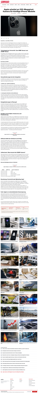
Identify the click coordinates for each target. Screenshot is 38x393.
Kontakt (21, 381)
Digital (19, 4)
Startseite (2, 6)
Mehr (30, 4)
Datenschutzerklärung (32, 380)
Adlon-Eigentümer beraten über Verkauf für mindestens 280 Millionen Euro (14, 369)
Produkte (5, 6)
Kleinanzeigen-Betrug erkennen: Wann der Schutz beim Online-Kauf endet (14, 363)
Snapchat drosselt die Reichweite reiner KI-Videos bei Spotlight (9, 241)
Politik (8, 4)
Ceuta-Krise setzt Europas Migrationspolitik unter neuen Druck (12, 359)
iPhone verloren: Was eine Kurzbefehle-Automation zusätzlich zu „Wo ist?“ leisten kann (16, 348)
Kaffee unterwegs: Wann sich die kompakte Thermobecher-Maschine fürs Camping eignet (9, 267)
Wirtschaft (12, 4)
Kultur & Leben (23, 4)
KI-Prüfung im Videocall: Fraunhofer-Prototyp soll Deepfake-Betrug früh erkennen (15, 365)
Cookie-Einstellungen (32, 385)
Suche (36, 4)
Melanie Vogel (25, 13)
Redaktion (30, 384)
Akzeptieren (34, 391)
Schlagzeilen (4, 4)
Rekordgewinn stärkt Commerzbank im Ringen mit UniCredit (27, 228)
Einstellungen (29, 391)
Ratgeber (27, 4)
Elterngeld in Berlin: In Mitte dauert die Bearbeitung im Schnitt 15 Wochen (13, 367)
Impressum (30, 381)
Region (16, 4)
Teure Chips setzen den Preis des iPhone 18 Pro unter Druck (9, 330)
